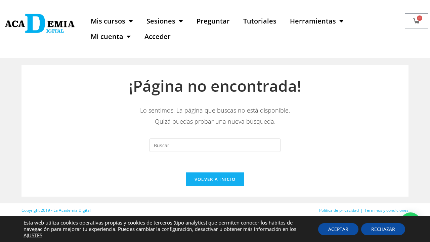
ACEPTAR (338, 229)
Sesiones (160, 21)
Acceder (157, 36)
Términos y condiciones (386, 210)
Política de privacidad (339, 210)
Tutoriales (259, 21)
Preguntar (213, 21)
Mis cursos (108, 21)
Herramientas (313, 21)
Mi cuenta (107, 36)
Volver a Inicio (215, 179)
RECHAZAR (383, 229)
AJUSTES (33, 235)
